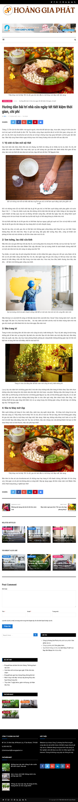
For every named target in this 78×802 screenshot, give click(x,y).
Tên (3, 611)
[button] (3, 39)
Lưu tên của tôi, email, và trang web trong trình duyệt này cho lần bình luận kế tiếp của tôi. (27, 620)
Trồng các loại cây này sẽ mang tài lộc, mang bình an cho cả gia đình (24, 785)
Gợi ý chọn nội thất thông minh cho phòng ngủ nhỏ (23, 775)
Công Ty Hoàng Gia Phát (60, 742)
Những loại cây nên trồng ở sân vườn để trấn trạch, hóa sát (24, 765)
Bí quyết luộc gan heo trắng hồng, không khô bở (19, 675)
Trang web (55, 611)
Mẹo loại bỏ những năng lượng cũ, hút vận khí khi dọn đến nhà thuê (38, 535)
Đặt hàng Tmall (65, 648)
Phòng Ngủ (25, 702)
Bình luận (4, 589)
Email (29, 611)
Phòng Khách (7, 101)
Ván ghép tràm (59, 645)
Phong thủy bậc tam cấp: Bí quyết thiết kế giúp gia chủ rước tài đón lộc (12, 533)
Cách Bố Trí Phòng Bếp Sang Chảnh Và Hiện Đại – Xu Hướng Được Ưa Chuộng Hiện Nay (13, 561)
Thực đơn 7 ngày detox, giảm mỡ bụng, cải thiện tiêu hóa (38, 562)
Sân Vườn (6, 702)
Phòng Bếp (31, 528)
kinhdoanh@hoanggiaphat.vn (13, 750)
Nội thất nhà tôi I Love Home (67, 800)
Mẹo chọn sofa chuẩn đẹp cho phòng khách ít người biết (64, 565)
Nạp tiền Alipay (47, 650)
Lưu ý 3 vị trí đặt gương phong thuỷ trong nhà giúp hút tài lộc (64, 537)
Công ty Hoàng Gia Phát (50, 640)
